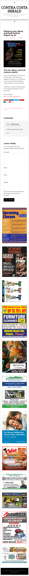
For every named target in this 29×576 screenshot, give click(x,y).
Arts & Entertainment (15, 108)
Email (5, 175)
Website (6, 182)
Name (6, 167)
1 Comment (19, 37)
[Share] (4, 102)
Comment (7, 152)
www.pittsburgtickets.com (14, 96)
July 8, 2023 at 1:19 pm (16, 125)
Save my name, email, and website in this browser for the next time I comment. (14, 193)
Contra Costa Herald (14, 9)
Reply (7, 133)
